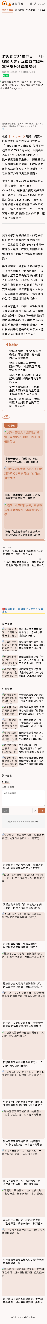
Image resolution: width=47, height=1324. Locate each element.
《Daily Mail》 (17, 136)
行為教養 (30, 10)
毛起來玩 (19, 10)
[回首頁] (12, 3)
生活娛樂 (41, 10)
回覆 (41, 810)
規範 (5, 810)
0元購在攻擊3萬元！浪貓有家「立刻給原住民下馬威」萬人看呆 (24, 402)
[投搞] (35, 3)
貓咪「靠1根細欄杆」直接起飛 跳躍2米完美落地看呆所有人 (25, 378)
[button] (31, 3)
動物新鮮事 (7, 10)
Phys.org (6, 129)
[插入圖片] (34, 810)
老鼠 (6, 416)
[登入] (39, 4)
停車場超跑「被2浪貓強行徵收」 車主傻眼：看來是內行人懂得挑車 (25, 354)
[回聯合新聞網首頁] (6, 3)
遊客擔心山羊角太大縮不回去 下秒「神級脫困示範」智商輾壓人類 (25, 366)
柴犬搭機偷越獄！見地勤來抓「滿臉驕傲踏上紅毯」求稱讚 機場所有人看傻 (25, 390)
